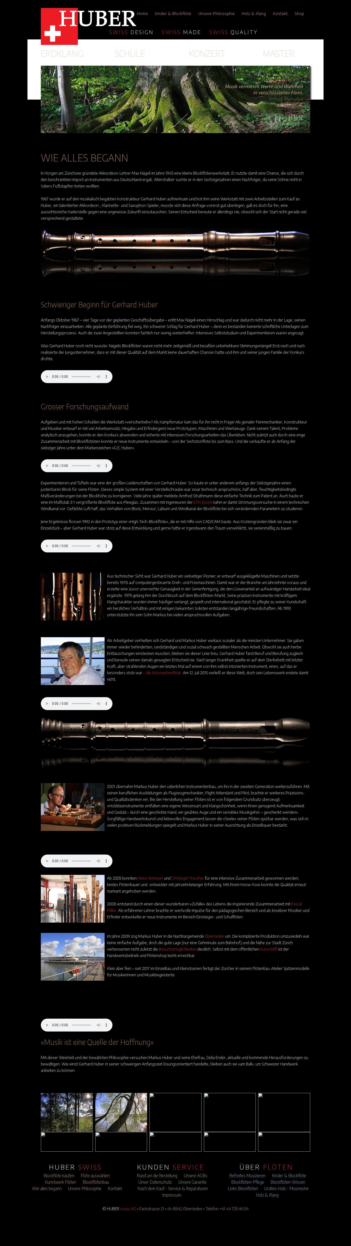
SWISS (131, 32)
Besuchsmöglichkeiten (178, 949)
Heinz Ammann (150, 878)
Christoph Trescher (187, 878)
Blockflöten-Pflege (247, 1182)
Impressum (171, 1195)
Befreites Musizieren (247, 1175)
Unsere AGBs (195, 1175)
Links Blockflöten (243, 1188)
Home (142, 13)
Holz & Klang (254, 13)
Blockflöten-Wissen (288, 1182)
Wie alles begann (47, 1188)
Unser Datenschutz (155, 1182)
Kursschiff (268, 949)
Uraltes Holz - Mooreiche (286, 1188)
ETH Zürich (203, 502)
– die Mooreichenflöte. (162, 672)
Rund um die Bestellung (157, 1175)
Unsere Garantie (192, 1182)
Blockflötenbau (96, 1182)
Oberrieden (214, 936)
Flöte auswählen (95, 1175)
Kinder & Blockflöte (173, 13)
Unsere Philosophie (216, 13)
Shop (299, 13)
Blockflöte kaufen (58, 1175)
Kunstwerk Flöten (60, 1182)
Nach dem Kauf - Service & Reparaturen (172, 1188)
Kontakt (280, 13)
